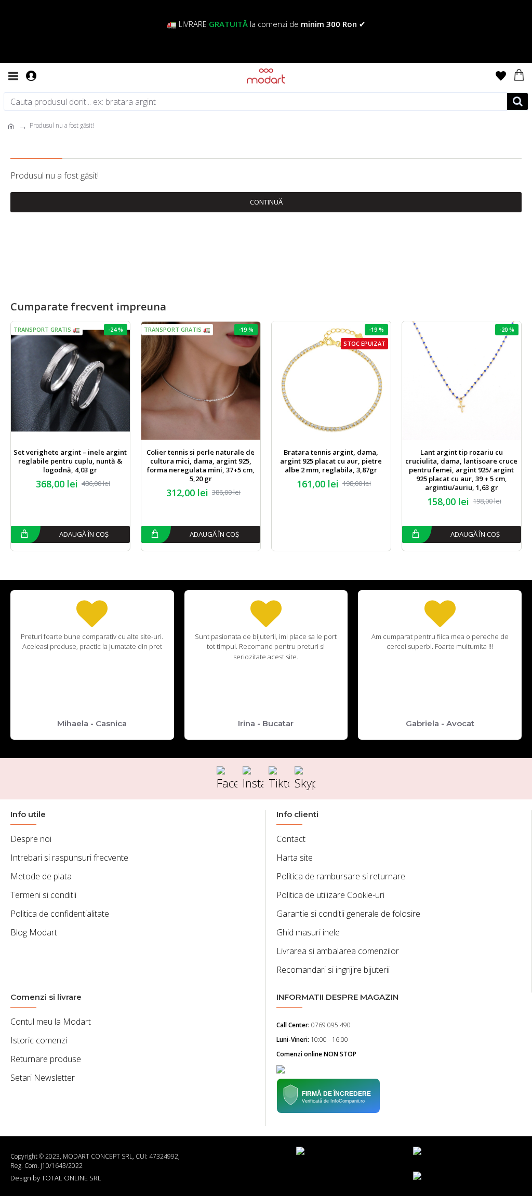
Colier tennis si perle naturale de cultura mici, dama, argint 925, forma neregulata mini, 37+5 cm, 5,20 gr (201, 465)
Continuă (266, 202)
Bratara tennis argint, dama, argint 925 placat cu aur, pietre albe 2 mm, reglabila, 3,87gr (331, 461)
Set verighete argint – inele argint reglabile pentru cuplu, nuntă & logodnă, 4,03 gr (70, 461)
